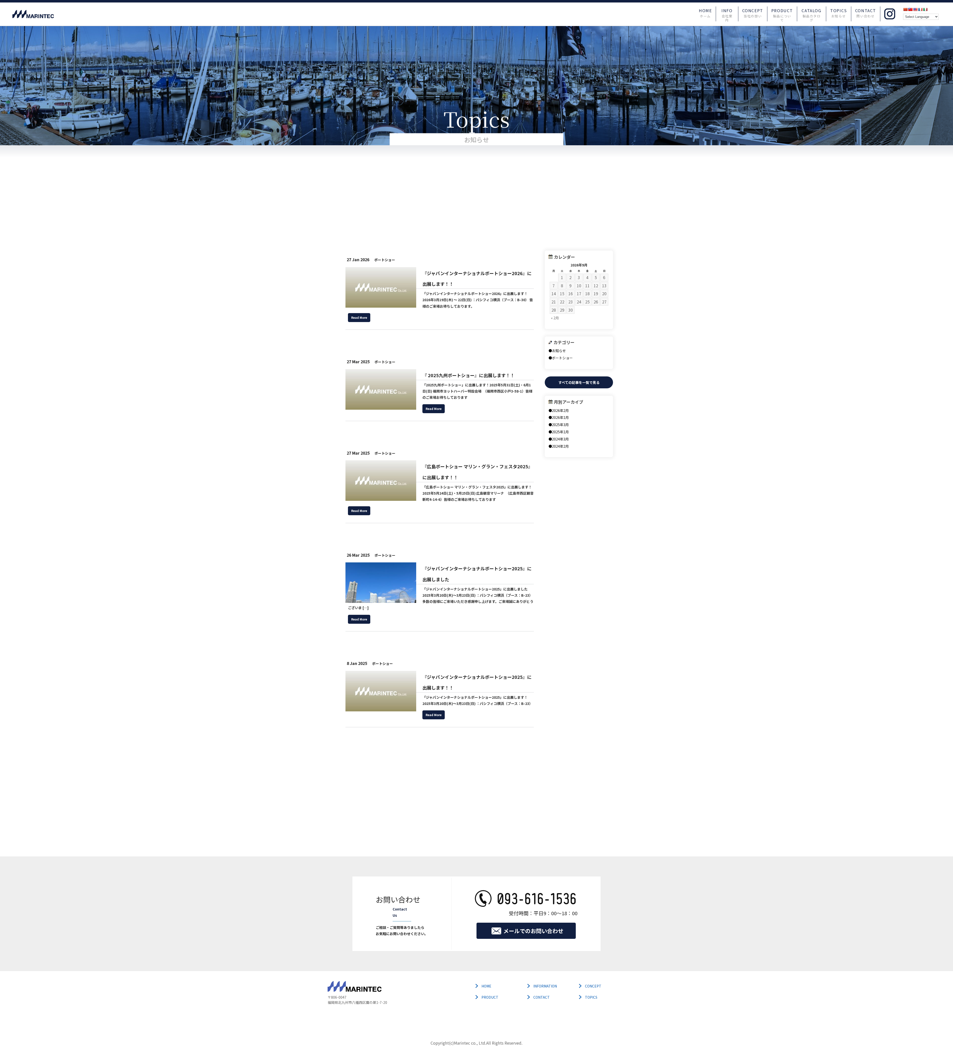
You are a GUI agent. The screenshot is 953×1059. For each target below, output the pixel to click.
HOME (705, 12)
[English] (915, 9)
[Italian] (925, 9)
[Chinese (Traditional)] (910, 9)
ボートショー (384, 259)
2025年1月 (560, 431)
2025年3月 (560, 424)
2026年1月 (560, 417)
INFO (726, 13)
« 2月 (555, 317)
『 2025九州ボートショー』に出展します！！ (468, 375)
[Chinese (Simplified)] (905, 9)
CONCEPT (752, 12)
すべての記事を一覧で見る (579, 382)
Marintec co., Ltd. (470, 1043)
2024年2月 (560, 446)
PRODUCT (782, 13)
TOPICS (838, 12)
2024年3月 (560, 439)
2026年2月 (560, 410)
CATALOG (811, 13)
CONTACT (865, 12)
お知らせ (559, 350)
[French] (920, 9)
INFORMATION (545, 986)
